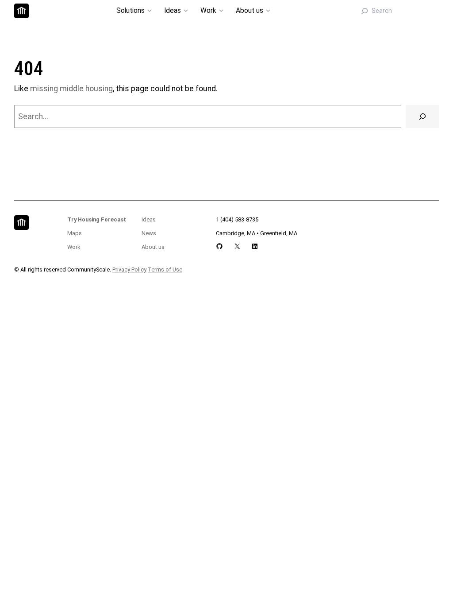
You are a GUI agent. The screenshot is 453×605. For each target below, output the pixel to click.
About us (153, 247)
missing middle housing (71, 88)
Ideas (149, 219)
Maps (74, 233)
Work (73, 247)
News (149, 233)
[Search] (422, 116)
